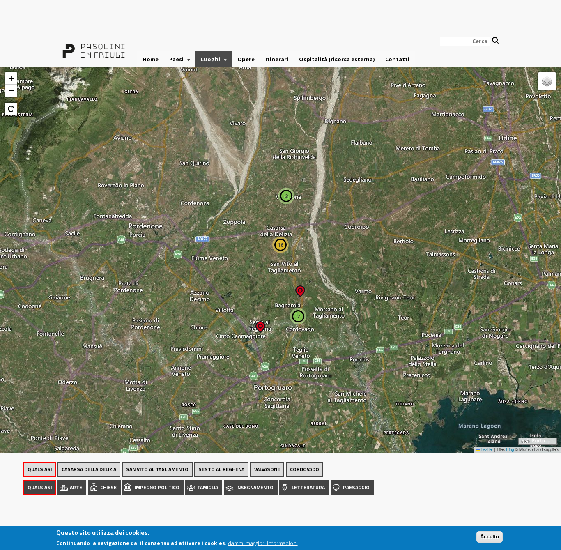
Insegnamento (255, 487)
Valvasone (267, 469)
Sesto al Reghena (221, 469)
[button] (260, 324)
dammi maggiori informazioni (263, 542)
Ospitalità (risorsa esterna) (337, 59)
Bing (510, 449)
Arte (76, 487)
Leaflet (486, 449)
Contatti (397, 59)
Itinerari (276, 59)
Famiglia (208, 487)
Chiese (108, 487)
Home (151, 59)
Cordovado (304, 469)
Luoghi (207, 61)
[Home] (93, 46)
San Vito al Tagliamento (157, 469)
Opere (246, 59)
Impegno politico (157, 487)
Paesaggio (356, 487)
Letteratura (308, 487)
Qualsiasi (40, 469)
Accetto (489, 537)
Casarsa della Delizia (89, 469)
